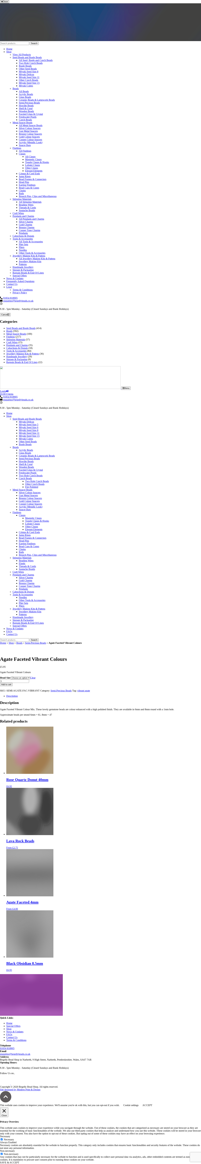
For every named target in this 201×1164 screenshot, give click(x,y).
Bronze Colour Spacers (30, 134)
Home (9, 49)
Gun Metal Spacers (28, 131)
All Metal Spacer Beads (30, 125)
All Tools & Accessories (31, 241)
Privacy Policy (20, 292)
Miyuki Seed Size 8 (28, 71)
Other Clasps (31, 168)
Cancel (4, 314)
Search (34, 43)
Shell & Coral (26, 108)
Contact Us (11, 284)
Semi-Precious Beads (29, 102)
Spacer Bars (25, 145)
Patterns (23, 264)
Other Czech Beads (28, 80)
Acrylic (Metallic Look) (30, 142)
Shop (8, 51)
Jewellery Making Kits (30, 261)
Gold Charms (25, 224)
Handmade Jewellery (23, 267)
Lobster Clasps (32, 165)
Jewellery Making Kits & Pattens (29, 255)
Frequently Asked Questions (20, 281)
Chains (22, 190)
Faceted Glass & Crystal (31, 114)
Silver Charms (26, 221)
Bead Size (5, 677)
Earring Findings (27, 185)
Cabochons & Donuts (23, 236)
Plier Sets (23, 244)
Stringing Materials (22, 199)
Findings (17, 148)
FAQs (9, 631)
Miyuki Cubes (26, 85)
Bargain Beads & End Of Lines (28, 272)
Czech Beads (25, 119)
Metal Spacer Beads (22, 122)
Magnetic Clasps (33, 159)
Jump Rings (25, 176)
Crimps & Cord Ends (29, 173)
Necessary (9, 1139)
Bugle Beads (25, 66)
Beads (16, 88)
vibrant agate (83, 690)
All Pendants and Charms (31, 219)
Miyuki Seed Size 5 (28, 424)
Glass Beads (25, 97)
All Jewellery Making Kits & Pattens (37, 258)
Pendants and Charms (23, 216)
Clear (32, 677)
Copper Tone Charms (29, 230)
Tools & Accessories (23, 238)
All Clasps (30, 156)
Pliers (21, 247)
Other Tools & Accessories (32, 253)
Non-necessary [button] (7, 1151)
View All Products (22, 54)
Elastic (22, 563)
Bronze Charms (26, 227)
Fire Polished (31, 487)
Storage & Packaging (23, 270)
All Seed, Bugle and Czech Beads (36, 60)
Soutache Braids (27, 210)
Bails (21, 193)
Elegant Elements (33, 170)
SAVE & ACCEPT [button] (9, 1162)
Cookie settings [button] (131, 1105)
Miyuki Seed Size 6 (28, 427)
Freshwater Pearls (27, 117)
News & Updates (14, 278)
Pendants (23, 233)
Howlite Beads (26, 105)
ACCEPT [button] (147, 1105)
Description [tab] (12, 696)
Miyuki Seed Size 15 (29, 83)
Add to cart (6, 684)
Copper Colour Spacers (30, 139)
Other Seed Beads (28, 68)
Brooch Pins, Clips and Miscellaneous (38, 196)
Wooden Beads (26, 111)
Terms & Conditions (23, 289)
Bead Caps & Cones (29, 187)
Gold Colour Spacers (29, 136)
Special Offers (20, 275)
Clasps (22, 153)
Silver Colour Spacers (30, 128)
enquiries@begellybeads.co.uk (18, 300)
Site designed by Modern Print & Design (20, 1089)
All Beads (24, 91)
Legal (9, 287)
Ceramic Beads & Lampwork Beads (37, 100)
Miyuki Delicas (26, 74)
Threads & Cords (27, 207)
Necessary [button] (5, 1136)
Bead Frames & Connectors (32, 179)
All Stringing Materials (30, 202)
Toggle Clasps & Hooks (37, 162)
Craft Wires (18, 213)
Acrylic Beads (26, 94)
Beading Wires (26, 204)
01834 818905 (10, 298)
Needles (23, 250)
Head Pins (24, 182)
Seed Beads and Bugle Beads (27, 57)
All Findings (25, 151)
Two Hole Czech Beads (31, 63)
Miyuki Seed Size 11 (29, 77)
